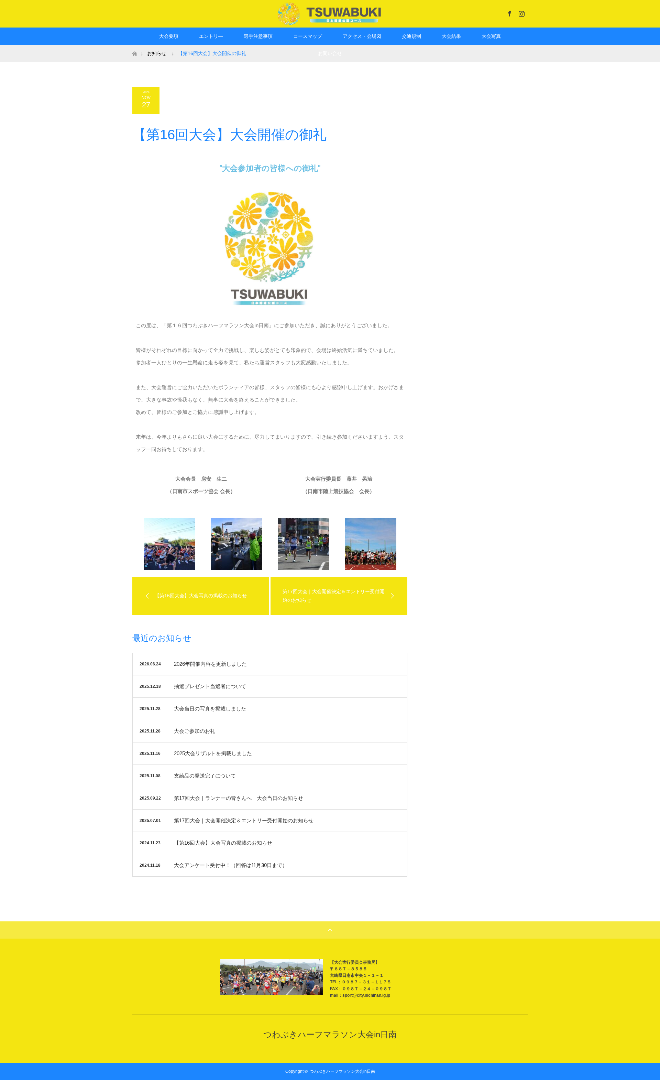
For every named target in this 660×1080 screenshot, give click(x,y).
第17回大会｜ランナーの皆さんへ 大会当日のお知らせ (238, 798)
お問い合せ (330, 53)
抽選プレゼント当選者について (210, 686)
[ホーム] (134, 47)
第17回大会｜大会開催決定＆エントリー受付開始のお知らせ (244, 820)
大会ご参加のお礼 (194, 731)
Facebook (509, 12)
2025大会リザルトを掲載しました (213, 753)
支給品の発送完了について (205, 776)
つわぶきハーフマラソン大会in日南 (330, 1034)
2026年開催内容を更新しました (210, 664)
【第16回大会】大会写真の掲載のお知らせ (223, 843)
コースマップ (307, 36)
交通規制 (411, 36)
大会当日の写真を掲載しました (210, 709)
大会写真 (491, 36)
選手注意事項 (258, 36)
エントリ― (211, 36)
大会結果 (451, 36)
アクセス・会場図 (362, 36)
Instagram (521, 12)
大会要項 (168, 36)
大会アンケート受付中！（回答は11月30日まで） (230, 865)
